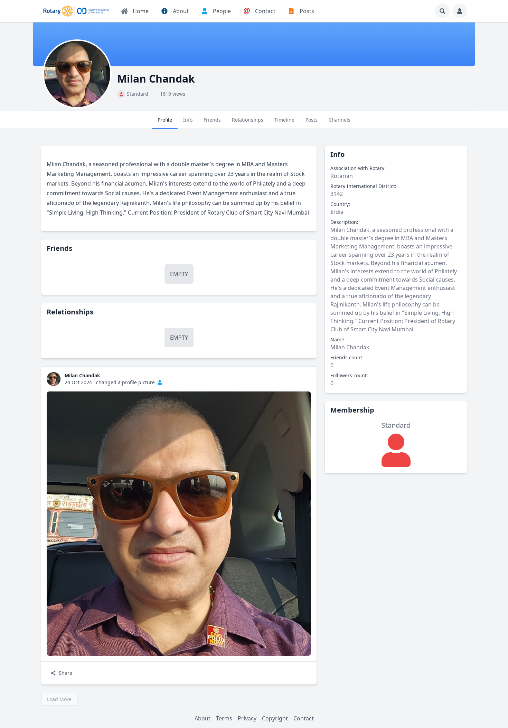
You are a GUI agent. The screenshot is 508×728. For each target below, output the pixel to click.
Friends (212, 119)
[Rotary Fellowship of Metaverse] (75, 11)
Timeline (284, 119)
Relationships (247, 119)
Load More (59, 699)
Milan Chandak (82, 375)
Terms (224, 718)
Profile (165, 119)
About (202, 718)
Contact (303, 718)
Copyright (275, 718)
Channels (339, 119)
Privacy (247, 718)
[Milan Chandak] (53, 379)
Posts (311, 119)
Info (187, 119)
